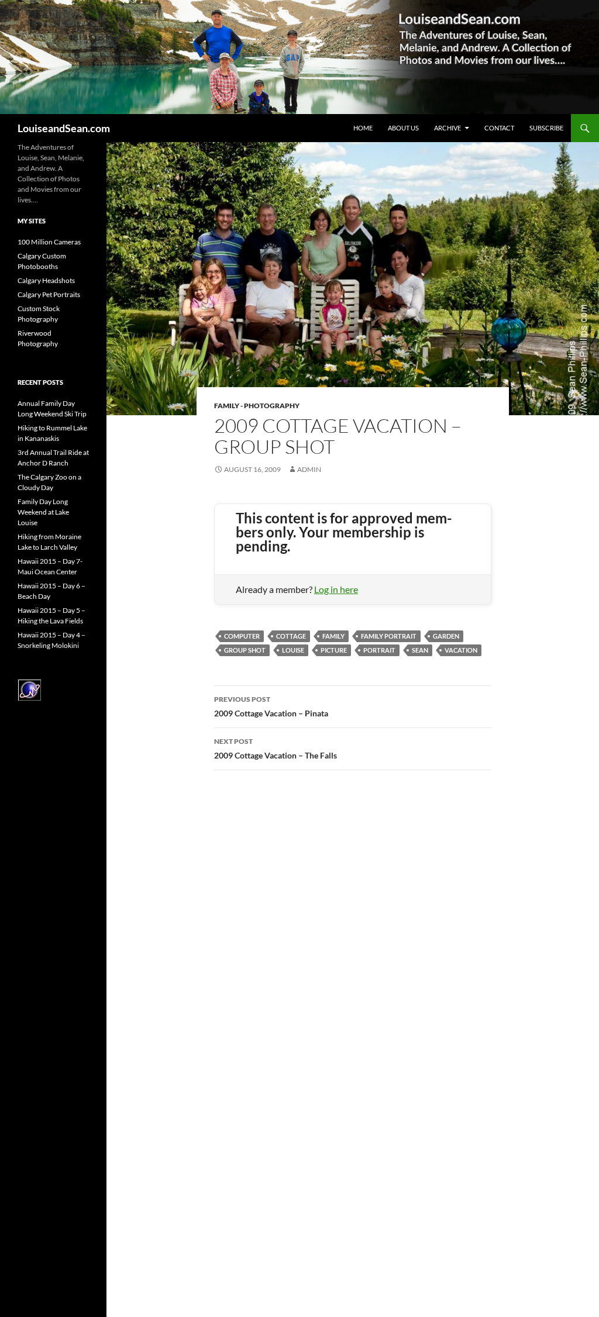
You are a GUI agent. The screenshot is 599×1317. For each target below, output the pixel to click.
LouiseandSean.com (64, 128)
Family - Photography (257, 405)
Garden (446, 636)
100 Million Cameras (49, 241)
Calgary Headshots (46, 280)
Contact (499, 128)
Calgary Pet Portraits (49, 294)
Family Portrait (388, 636)
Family (333, 636)
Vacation (461, 650)
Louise (293, 650)
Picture (334, 650)
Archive (447, 128)
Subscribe (546, 128)
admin (309, 469)
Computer (242, 636)
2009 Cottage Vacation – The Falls (275, 748)
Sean (420, 650)
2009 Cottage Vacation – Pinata (271, 706)
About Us (403, 128)
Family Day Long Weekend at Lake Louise (43, 512)
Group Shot (245, 650)
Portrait (379, 650)
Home (363, 128)
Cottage (291, 636)
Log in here (336, 589)
